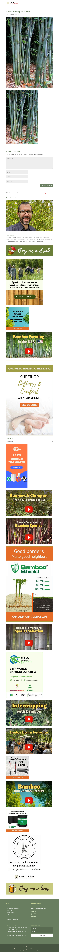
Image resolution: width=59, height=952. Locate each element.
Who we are (10, 906)
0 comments (16, 14)
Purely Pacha (30, 946)
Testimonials (10, 910)
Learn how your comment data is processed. (39, 193)
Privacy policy (10, 917)
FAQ (8, 914)
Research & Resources (12, 919)
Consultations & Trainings (13, 908)
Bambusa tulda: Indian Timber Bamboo (16, 935)
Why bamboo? (10, 912)
